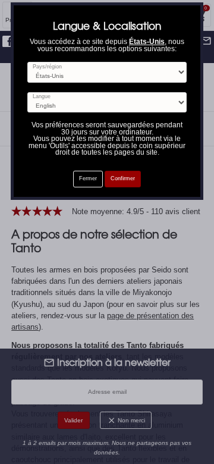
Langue (42, 96)
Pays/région (47, 67)
